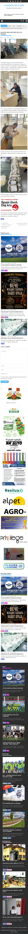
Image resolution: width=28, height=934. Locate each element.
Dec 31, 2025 (6, 773)
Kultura (2, 317)
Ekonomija (5, 783)
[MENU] (27, 21)
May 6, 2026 (6, 915)
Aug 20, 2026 (6, 713)
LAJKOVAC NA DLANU (14, 5)
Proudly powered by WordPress (8, 930)
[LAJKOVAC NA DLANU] (2, 20)
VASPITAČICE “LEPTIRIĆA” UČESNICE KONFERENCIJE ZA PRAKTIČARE (6, 226)
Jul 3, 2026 (6, 861)
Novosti (2, 218)
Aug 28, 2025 (6, 801)
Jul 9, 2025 (6, 828)
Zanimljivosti (9, 869)
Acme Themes (14, 931)
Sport (6, 270)
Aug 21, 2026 (4, 263)
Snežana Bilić (10, 37)
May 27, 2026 (6, 888)
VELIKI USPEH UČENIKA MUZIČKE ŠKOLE (21, 224)
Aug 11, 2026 (6, 741)
